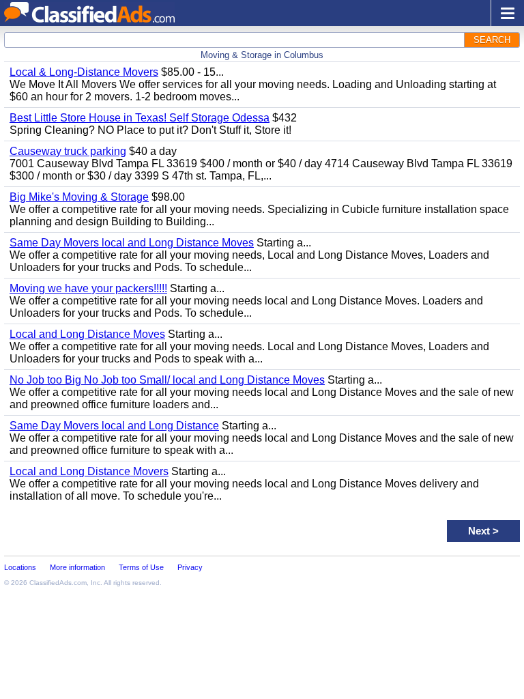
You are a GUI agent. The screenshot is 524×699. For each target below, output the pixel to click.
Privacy (190, 567)
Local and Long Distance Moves (87, 334)
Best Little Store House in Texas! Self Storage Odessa (140, 118)
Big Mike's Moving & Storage (79, 197)
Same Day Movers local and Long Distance (114, 425)
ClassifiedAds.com (58, 582)
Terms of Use (141, 567)
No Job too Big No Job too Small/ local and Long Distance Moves (167, 380)
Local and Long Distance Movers (89, 471)
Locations (20, 567)
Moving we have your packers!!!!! (88, 288)
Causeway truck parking (68, 151)
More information (77, 567)
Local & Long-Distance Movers (84, 72)
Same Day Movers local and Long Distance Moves (132, 242)
